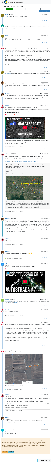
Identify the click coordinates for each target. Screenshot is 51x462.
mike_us (6, 14)
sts (5, 24)
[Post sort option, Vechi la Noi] (37, 11)
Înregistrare (5, 451)
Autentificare (11, 451)
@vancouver (12, 71)
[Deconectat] (3, 47)
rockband (7, 299)
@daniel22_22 (13, 299)
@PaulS (11, 14)
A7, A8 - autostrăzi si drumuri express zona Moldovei (26, 161)
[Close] (48, 440)
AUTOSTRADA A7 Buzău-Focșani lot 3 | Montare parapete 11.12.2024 (22, 269)
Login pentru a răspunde (44, 11)
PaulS (6, 263)
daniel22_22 (7, 82)
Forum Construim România (15, 2)
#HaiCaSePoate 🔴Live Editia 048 (14, 114)
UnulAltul (7, 429)
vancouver (7, 46)
